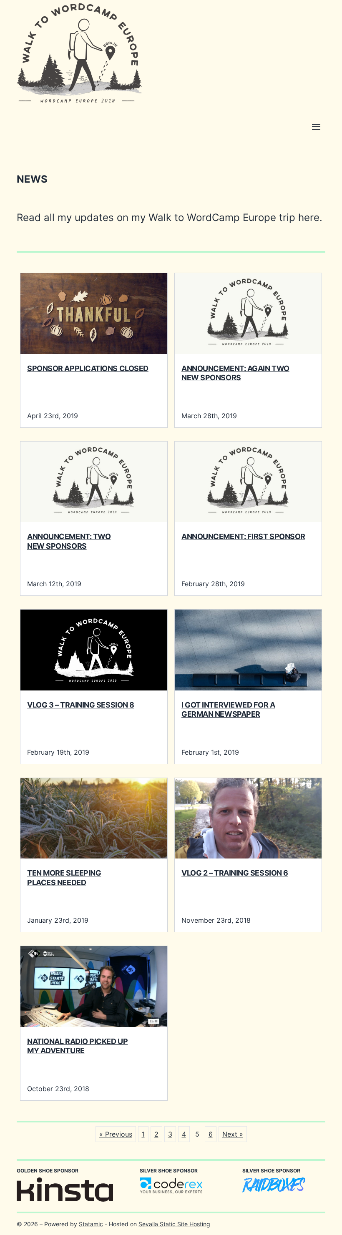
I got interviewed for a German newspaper (228, 709)
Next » (232, 1134)
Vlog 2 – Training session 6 (234, 873)
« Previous (115, 1134)
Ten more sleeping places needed (64, 878)
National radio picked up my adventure (77, 1046)
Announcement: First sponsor (243, 536)
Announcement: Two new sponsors (69, 541)
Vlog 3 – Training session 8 (80, 704)
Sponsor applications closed (87, 368)
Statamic (91, 1223)
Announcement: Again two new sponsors (235, 373)
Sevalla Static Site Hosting (174, 1223)
